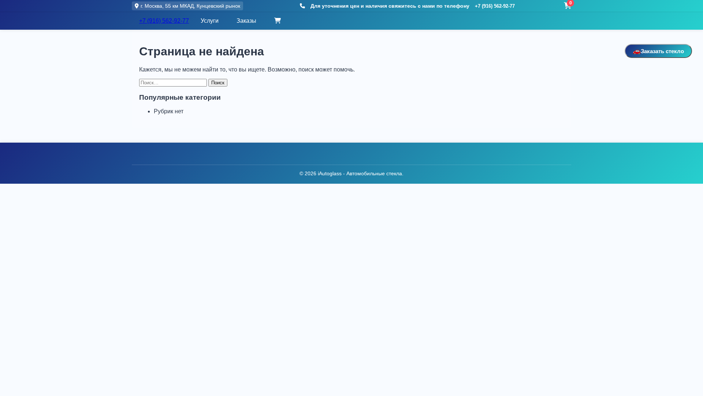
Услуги (210, 21)
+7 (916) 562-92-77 (495, 6)
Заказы (246, 21)
